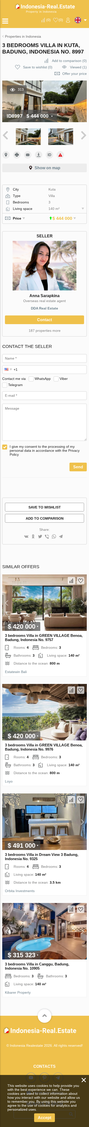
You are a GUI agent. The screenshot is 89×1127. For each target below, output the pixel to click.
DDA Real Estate (44, 308)
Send (78, 467)
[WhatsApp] (53, 537)
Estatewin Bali (16, 672)
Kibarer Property (18, 992)
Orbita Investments (20, 891)
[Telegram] (60, 537)
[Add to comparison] (71, 580)
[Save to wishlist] (80, 580)
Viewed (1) (78, 67)
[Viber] (46, 537)
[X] (40, 537)
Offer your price (74, 74)
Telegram (15, 385)
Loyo (9, 781)
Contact (44, 320)
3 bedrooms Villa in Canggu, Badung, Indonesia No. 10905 (37, 966)
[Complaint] (60, 155)
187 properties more (45, 331)
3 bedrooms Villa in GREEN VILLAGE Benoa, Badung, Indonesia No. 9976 (44, 747)
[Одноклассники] (33, 537)
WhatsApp (43, 379)
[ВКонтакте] (26, 537)
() (48, 20)
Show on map (47, 168)
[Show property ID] (49, 155)
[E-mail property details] (27, 155)
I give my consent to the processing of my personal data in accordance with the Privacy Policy (45, 450)
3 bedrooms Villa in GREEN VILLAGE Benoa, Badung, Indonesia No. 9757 (44, 637)
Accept (44, 1118)
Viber (64, 379)
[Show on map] (6, 155)
